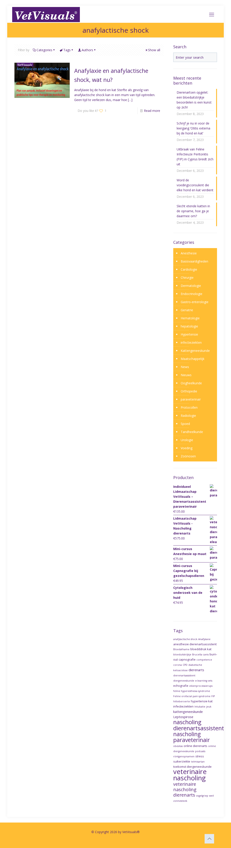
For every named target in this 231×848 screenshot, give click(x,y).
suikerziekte (181, 761)
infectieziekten (191, 342)
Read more (152, 110)
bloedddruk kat (200, 649)
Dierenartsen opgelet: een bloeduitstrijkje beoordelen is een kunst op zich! (194, 99)
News (185, 367)
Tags (67, 50)
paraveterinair (191, 399)
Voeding (186, 448)
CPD (185, 664)
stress (199, 756)
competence (204, 659)
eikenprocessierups (201, 685)
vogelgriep (202, 795)
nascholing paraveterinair (191, 737)
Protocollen (189, 407)
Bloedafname (181, 649)
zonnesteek (180, 800)
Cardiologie (189, 269)
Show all (154, 50)
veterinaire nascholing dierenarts (184, 789)
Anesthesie (189, 253)
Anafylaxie (204, 639)
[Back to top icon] (209, 838)
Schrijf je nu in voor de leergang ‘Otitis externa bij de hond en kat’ (193, 128)
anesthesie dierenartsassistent (195, 644)
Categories (44, 50)
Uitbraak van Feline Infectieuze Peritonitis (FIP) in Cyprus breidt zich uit (195, 156)
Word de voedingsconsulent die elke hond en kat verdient (195, 185)
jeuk (208, 706)
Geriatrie (187, 310)
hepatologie (189, 326)
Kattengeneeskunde (195, 350)
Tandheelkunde (192, 432)
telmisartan (198, 761)
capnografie (187, 659)
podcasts (200, 751)
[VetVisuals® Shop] (46, 14)
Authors (87, 50)
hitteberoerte (181, 701)
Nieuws (186, 375)
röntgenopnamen (183, 756)
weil (211, 795)
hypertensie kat (202, 701)
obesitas (178, 746)
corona (177, 664)
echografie (180, 686)
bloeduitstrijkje (182, 654)
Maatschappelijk (192, 359)
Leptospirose (183, 716)
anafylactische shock (185, 639)
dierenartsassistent (184, 675)
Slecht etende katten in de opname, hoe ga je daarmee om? (193, 211)
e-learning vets (203, 680)
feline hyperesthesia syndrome (191, 691)
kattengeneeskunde (188, 711)
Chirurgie (187, 277)
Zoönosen (188, 456)
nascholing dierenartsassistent (198, 725)
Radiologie (188, 415)
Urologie (187, 440)
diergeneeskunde (183, 680)
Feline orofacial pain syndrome (191, 696)
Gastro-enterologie (194, 302)
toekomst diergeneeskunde (192, 767)
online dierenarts (195, 746)
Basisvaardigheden (194, 261)
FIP (213, 696)
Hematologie (190, 318)
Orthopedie (189, 391)
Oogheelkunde (191, 383)
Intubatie (199, 706)
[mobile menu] (211, 14)
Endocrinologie (191, 294)
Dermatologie (191, 285)
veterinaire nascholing (190, 774)
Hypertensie (189, 334)
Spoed (185, 424)
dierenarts (196, 670)
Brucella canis (200, 654)
